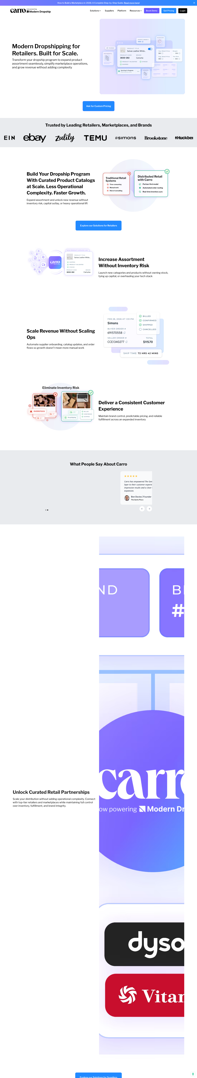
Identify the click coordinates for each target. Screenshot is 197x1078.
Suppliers (109, 10)
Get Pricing (168, 10)
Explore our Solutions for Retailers (98, 225)
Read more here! (132, 3)
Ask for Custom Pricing (98, 106)
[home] (30, 10)
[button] (95, 10)
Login (182, 10)
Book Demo (151, 10)
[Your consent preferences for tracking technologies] (193, 1074)
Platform (122, 10)
